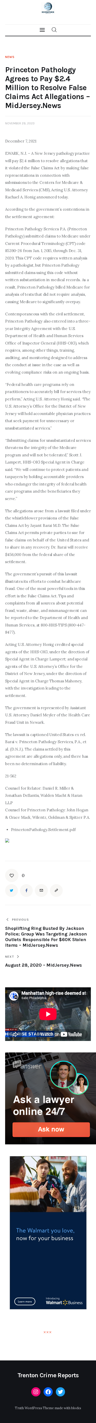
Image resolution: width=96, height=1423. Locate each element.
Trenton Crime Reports (48, 1375)
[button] (15, 875)
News (10, 57)
